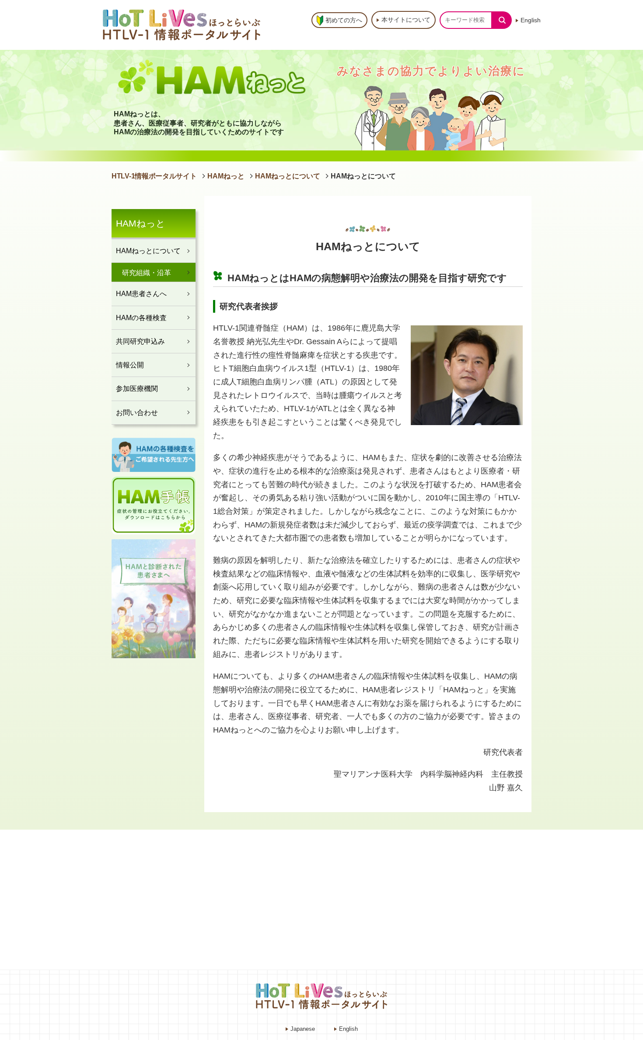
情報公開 (130, 365)
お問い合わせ (137, 412)
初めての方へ (343, 20)
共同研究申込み (140, 341)
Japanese (302, 1029)
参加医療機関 (137, 388)
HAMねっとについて (287, 176)
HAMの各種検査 (141, 317)
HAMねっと (226, 176)
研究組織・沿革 (146, 272)
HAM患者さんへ (141, 293)
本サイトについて (405, 19)
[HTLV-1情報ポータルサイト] (184, 24)
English (531, 20)
